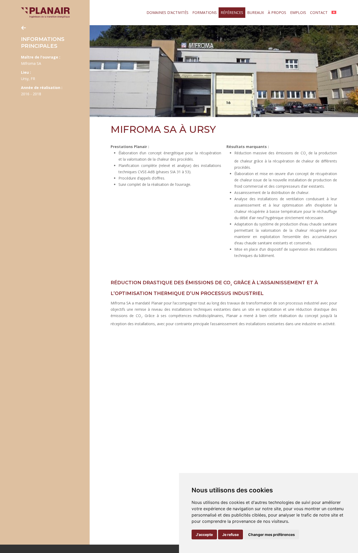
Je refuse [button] (230, 534)
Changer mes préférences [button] (271, 534)
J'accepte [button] (204, 534)
